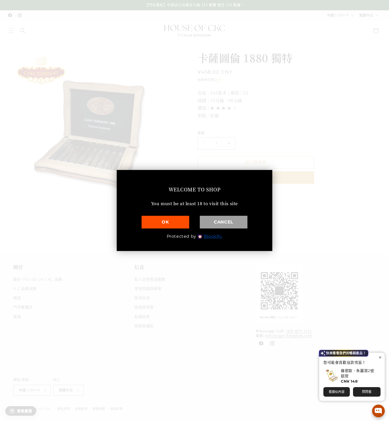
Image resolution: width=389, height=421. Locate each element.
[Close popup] (380, 357)
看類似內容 (337, 392)
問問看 (367, 392)
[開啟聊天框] (378, 411)
